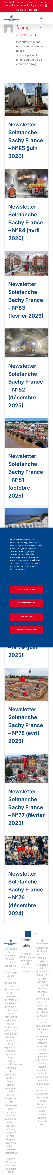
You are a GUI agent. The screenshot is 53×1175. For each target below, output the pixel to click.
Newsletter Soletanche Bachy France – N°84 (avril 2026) (25, 222)
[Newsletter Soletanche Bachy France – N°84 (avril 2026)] (26, 183)
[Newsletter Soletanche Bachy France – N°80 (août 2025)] (26, 520)
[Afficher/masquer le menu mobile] (47, 17)
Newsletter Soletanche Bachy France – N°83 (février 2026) (26, 300)
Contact (26, 971)
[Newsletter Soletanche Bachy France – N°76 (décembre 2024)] (26, 850)
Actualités (26, 967)
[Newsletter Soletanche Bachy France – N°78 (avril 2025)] (26, 684)
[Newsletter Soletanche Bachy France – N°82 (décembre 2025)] (26, 342)
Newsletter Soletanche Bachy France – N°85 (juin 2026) (25, 140)
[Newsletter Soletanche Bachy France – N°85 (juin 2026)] (26, 99)
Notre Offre (26, 964)
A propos (26, 954)
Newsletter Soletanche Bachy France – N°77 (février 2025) (26, 807)
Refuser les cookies (26, 603)
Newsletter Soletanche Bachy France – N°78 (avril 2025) (25, 725)
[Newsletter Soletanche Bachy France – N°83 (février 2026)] (26, 263)
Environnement (28, 957)
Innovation (26, 961)
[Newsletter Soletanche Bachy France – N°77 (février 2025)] (26, 768)
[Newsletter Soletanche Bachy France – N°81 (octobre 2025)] (26, 433)
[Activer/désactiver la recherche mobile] (41, 17)
